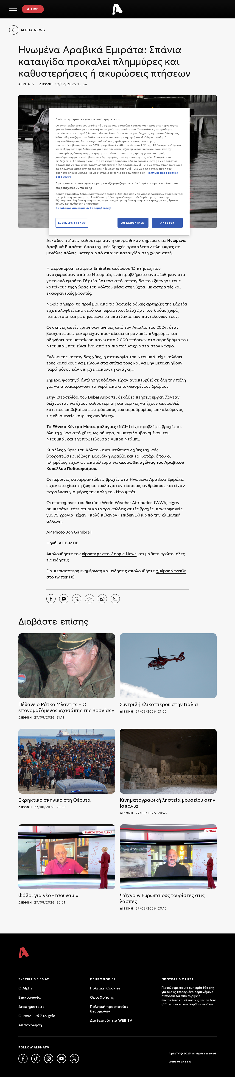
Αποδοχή (167, 222)
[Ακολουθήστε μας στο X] (74, 1058)
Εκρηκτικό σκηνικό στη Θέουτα (54, 800)
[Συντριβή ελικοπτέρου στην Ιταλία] (168, 665)
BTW (188, 1061)
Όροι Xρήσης (102, 997)
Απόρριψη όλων (133, 222)
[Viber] (89, 598)
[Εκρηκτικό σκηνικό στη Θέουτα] (66, 761)
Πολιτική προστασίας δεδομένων (109, 1008)
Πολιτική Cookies (105, 988)
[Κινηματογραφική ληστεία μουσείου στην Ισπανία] (168, 761)
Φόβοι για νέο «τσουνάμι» (48, 895)
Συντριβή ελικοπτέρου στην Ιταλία (159, 704)
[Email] (115, 598)
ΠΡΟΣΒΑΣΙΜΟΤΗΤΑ (178, 979)
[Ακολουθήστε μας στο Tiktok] (35, 1058)
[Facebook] (51, 598)
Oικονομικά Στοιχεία (37, 1015)
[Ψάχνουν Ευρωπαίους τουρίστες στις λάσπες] (168, 856)
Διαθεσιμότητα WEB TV (111, 1020)
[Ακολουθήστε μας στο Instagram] (48, 1058)
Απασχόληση (30, 1025)
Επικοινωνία (29, 997)
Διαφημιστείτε (31, 1006)
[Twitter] (76, 598)
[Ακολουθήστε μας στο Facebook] (23, 1058)
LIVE (34, 9)
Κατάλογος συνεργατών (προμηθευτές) (83, 208)
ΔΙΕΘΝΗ (46, 84)
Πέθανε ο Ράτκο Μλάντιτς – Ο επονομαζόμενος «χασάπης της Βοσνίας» (66, 707)
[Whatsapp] (102, 598)
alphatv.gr (91, 553)
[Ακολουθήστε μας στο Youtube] (61, 1058)
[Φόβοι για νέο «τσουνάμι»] (66, 856)
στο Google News (119, 553)
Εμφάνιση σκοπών (72, 222)
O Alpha (25, 988)
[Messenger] (63, 598)
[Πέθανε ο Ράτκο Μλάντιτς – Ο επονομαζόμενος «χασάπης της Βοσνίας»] (66, 665)
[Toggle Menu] (13, 9)
